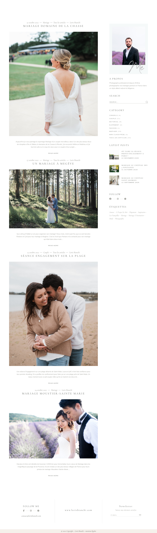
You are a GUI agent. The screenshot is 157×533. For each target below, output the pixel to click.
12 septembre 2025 (130, 182)
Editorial (114, 122)
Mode (111, 218)
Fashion (113, 128)
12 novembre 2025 (130, 158)
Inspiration (141, 212)
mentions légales (90, 531)
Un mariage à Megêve (53, 163)
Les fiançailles (114, 215)
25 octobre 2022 (33, 252)
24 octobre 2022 (41, 390)
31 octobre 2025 (130, 169)
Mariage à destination (136, 215)
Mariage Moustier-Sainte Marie (53, 393)
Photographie (119, 218)
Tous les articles (59, 22)
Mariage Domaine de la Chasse (53, 26)
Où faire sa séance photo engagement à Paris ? (133, 153)
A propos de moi (121, 212)
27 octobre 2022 (33, 22)
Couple (46, 252)
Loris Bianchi (75, 22)
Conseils (113, 115)
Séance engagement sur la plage (53, 255)
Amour (111, 212)
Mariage (46, 22)
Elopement (114, 125)
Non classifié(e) (117, 134)
